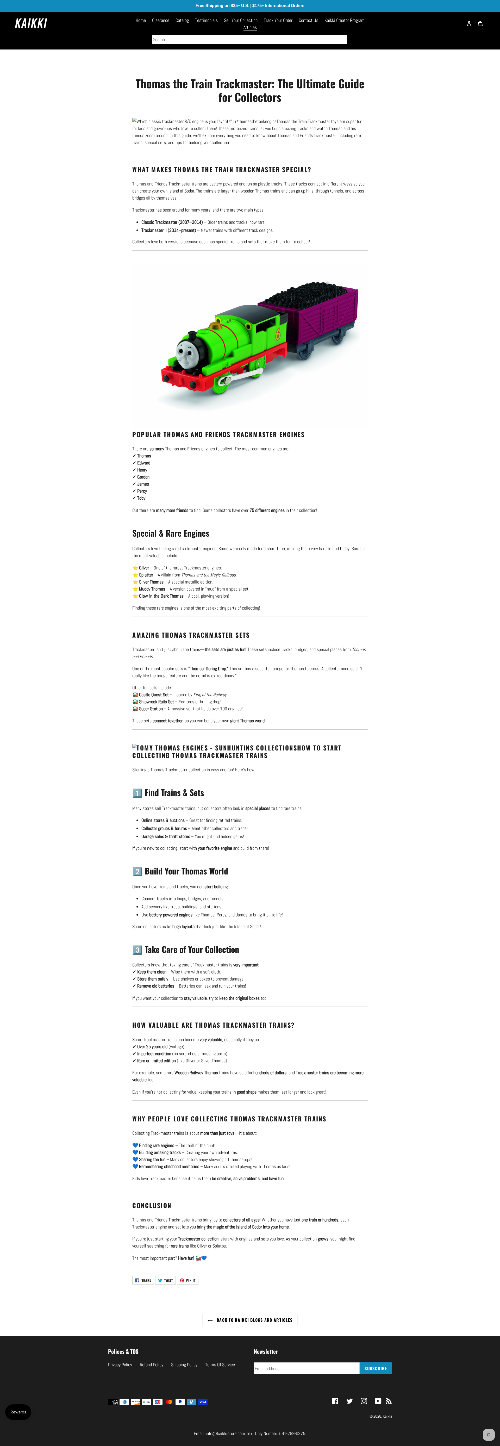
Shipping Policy (184, 1365)
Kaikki (387, 1416)
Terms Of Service (220, 1365)
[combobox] (249, 39)
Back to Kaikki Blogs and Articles (254, 1320)
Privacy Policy (120, 1365)
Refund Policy (151, 1365)
